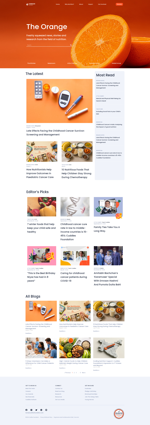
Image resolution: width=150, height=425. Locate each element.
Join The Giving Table (91, 397)
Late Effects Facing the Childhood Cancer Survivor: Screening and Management (108, 85)
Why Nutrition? (69, 4)
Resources (58, 397)
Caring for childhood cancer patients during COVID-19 (74, 277)
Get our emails (60, 399)
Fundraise (88, 388)
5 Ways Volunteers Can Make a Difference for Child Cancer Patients (40, 362)
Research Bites (94, 63)
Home (58, 4)
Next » (84, 372)
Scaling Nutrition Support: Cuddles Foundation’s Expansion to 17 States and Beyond (107, 363)
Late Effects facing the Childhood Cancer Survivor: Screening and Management (108, 140)
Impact (90, 4)
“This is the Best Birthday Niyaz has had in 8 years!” (41, 277)
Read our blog (59, 391)
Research (58, 394)
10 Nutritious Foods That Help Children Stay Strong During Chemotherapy (76, 173)
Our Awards (29, 394)
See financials (30, 397)
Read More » (29, 333)
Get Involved (102, 4)
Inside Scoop (116, 63)
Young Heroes (89, 399)
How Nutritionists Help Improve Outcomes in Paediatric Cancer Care (40, 173)
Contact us (58, 388)
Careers (28, 391)
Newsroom (51, 63)
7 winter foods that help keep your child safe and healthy (41, 228)
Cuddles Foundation (34, 417)
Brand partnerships (91, 394)
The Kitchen (31, 63)
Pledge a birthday (90, 391)
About (81, 4)
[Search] (71, 45)
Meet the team (30, 388)
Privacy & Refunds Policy (46, 417)
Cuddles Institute (31, 399)
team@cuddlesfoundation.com (34, 412)
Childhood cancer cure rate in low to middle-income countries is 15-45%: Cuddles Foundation (109, 155)
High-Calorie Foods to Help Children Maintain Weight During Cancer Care (73, 362)
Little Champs (72, 63)
